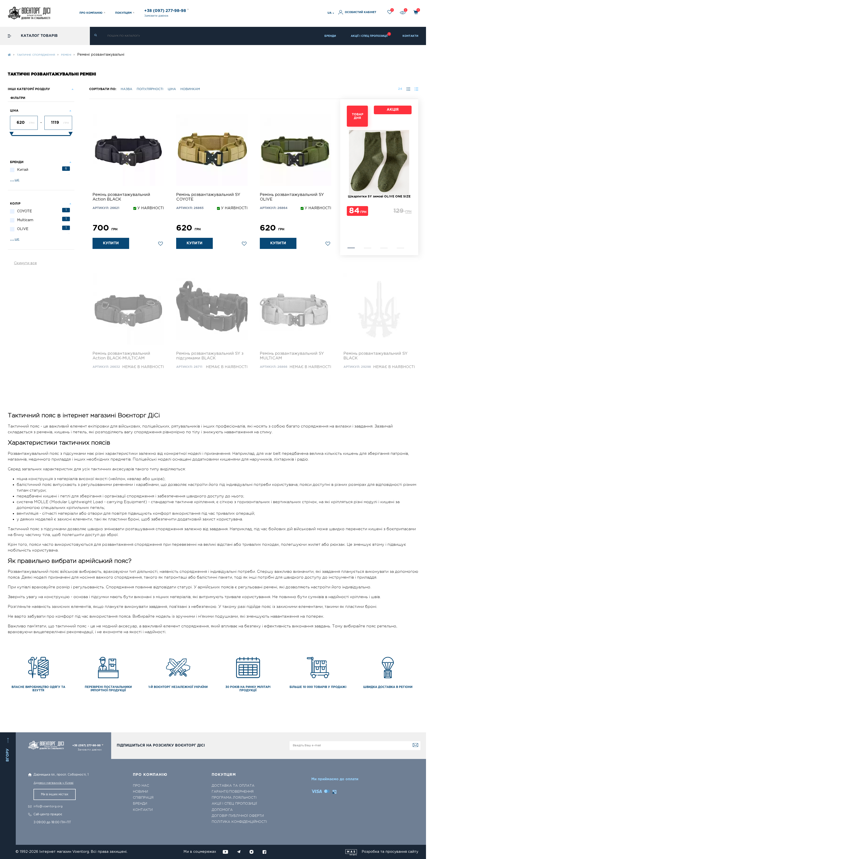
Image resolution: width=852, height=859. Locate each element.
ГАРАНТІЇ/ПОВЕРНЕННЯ (233, 792)
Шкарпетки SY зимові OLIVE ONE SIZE (379, 196)
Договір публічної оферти (238, 816)
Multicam (42, 220)
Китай (42, 169)
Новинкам (190, 89)
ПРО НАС (141, 786)
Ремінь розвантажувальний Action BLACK (121, 197)
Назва (126, 89)
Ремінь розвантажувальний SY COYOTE (208, 197)
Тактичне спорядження (36, 55)
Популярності (150, 89)
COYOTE (42, 211)
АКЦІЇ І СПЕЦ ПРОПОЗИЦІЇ (369, 36)
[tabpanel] (379, 163)
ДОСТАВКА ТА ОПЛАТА (233, 786)
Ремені (66, 55)
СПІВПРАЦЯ (143, 798)
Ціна (172, 89)
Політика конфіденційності (239, 822)
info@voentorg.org (48, 806)
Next (349, 177)
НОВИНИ (140, 792)
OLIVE (42, 229)
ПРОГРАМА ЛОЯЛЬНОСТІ (234, 798)
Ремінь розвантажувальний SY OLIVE (292, 197)
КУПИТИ (111, 243)
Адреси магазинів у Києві (53, 782)
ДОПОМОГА (222, 810)
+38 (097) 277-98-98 (165, 11)
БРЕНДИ (330, 36)
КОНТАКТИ (410, 36)
